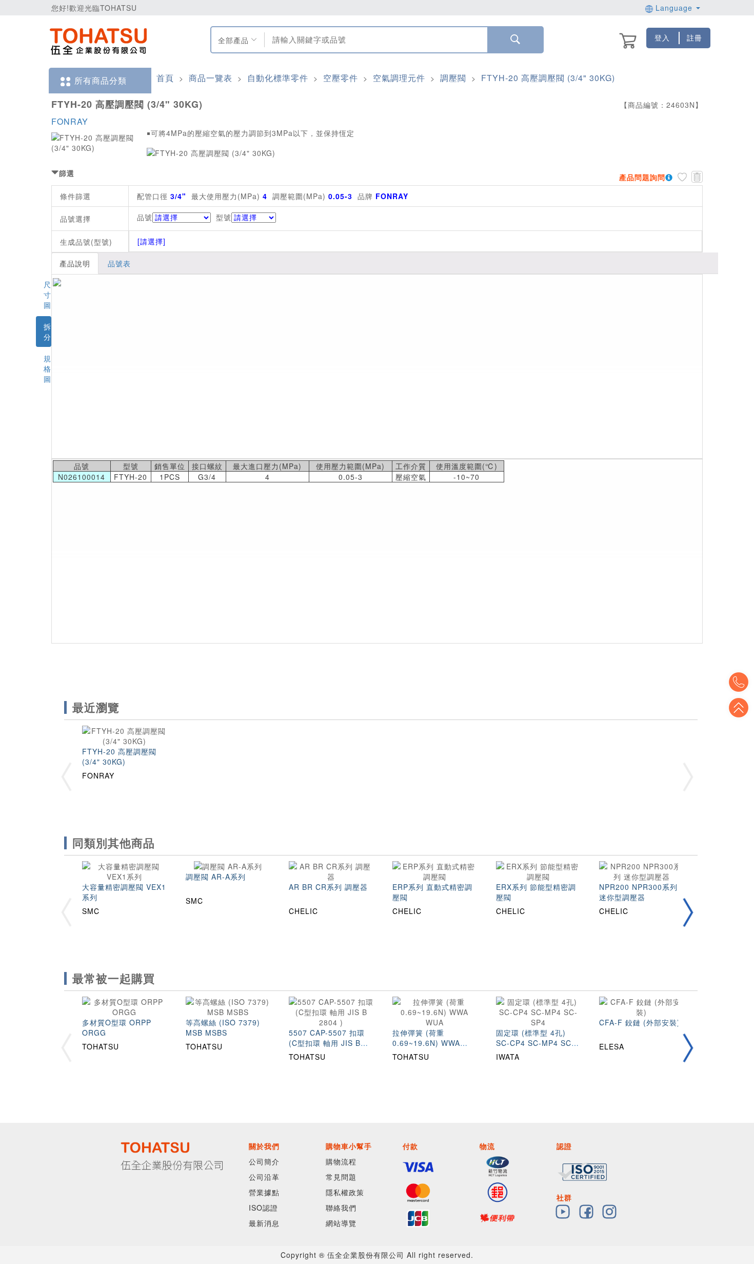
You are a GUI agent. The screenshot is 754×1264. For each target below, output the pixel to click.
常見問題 (341, 1177)
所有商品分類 (100, 80)
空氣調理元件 (399, 78)
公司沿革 (264, 1177)
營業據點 (264, 1192)
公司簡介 (264, 1161)
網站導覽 (341, 1223)
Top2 (738, 682)
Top (738, 707)
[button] (688, 912)
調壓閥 (453, 78)
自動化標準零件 (277, 78)
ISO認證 (263, 1207)
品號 (144, 217)
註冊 (694, 37)
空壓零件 (340, 78)
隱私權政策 (345, 1192)
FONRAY (69, 121)
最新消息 (264, 1223)
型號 (223, 217)
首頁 (165, 78)
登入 (662, 37)
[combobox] (374, 39)
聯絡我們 (341, 1207)
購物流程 (341, 1161)
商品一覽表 (210, 78)
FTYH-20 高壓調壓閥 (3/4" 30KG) (548, 78)
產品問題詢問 (642, 177)
